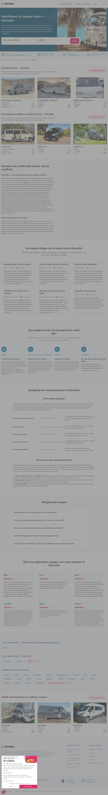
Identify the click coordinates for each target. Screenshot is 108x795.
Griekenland (36, 675)
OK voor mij (28, 786)
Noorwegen (39, 683)
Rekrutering (35, 791)
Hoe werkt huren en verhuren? (73, 750)
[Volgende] (33, 87)
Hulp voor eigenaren (95, 763)
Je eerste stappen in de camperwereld (74, 759)
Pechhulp (92, 759)
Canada (6, 675)
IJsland (29, 679)
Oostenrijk (72, 679)
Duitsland (7, 683)
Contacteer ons (25, 791)
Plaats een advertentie (96, 749)
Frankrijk (31, 661)
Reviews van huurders (74, 763)
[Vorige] (3, 87)
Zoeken (74, 41)
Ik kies (10, 786)
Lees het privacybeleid (8, 781)
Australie (92, 679)
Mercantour (7, 661)
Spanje (16, 675)
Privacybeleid (62, 791)
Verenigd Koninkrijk (62, 675)
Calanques (20, 661)
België (26, 675)
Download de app (66, 4)
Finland (19, 679)
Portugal (28, 683)
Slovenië (60, 679)
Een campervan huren (97, 117)
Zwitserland (7, 679)
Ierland (17, 683)
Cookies (70, 791)
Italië (82, 679)
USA (85, 675)
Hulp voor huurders (73, 767)
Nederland (50, 679)
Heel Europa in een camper (57, 683)
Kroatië (48, 675)
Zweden (94, 675)
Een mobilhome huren (97, 70)
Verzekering (92, 756)
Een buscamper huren (97, 698)
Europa (39, 679)
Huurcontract (93, 753)
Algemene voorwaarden (48, 791)
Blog (17, 791)
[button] (4, 792)
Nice (5, 647)
